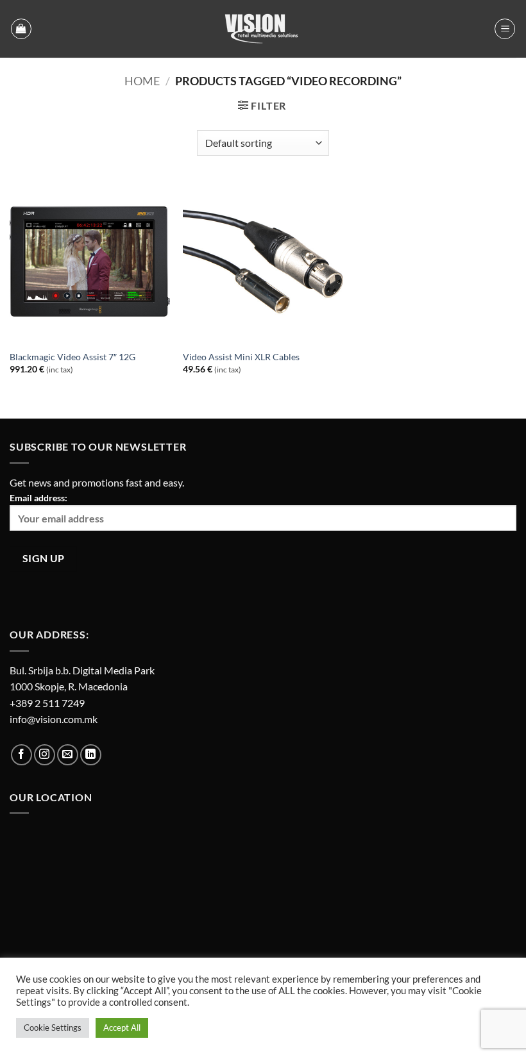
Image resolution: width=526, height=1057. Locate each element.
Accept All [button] (121, 1027)
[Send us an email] (67, 754)
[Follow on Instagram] (44, 754)
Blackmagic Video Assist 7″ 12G (72, 356)
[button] (21, 29)
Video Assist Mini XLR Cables (241, 356)
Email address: (38, 497)
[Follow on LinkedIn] (90, 754)
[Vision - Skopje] (263, 29)
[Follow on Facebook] (21, 754)
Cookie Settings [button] (52, 1027)
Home (142, 81)
